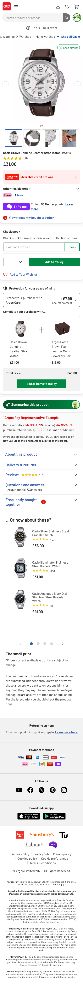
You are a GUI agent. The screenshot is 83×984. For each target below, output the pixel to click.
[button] (68, 47)
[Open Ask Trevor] (77, 17)
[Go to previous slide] (5, 84)
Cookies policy (27, 858)
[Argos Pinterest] (52, 790)
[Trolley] (76, 6)
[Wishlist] (67, 6)
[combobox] (32, 17)
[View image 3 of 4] (50, 138)
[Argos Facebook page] (30, 790)
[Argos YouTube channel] (19, 790)
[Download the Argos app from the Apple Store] (28, 819)
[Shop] (16, 6)
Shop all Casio (70, 36)
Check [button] (72, 247)
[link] (41, 216)
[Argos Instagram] (64, 790)
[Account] (58, 6)
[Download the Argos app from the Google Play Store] (54, 819)
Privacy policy (62, 854)
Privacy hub (41, 854)
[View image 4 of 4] (69, 138)
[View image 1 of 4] (13, 138)
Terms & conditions (43, 863)
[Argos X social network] (41, 790)
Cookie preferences (54, 858)
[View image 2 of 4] (32, 138)
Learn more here (66, 732)
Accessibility (20, 854)
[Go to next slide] (77, 84)
